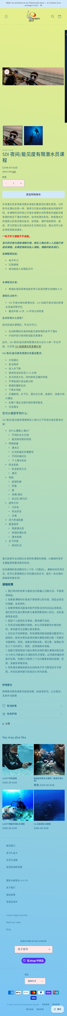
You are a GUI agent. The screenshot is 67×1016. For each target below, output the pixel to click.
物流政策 (40, 1009)
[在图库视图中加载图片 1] (12, 135)
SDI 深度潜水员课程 (42, 824)
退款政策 (45, 1004)
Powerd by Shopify (31, 1004)
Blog (8, 929)
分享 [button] (7, 723)
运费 (14, 172)
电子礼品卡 (12, 852)
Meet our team (13, 922)
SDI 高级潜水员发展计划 (28, 346)
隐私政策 (10, 894)
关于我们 (10, 887)
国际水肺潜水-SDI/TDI (17, 880)
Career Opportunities (17, 915)
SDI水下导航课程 (9, 778)
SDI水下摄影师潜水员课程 (13, 824)
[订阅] (49, 949)
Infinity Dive (19, 1004)
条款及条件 (12, 901)
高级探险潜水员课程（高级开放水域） (48, 779)
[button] (6, 16)
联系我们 (10, 845)
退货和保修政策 (14, 867)
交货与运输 (12, 860)
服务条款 (30, 1009)
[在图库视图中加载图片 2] (33, 135)
